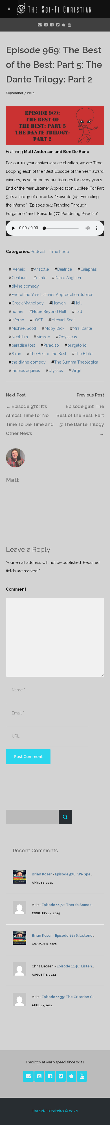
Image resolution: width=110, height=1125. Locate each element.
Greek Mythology (28, 303)
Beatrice (64, 269)
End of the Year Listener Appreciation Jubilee (52, 294)
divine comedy (25, 286)
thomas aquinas (26, 370)
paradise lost (23, 345)
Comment (16, 589)
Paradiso (51, 345)
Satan (16, 353)
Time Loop (59, 251)
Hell (78, 303)
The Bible (83, 353)
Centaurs (20, 277)
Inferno (18, 320)
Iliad (78, 311)
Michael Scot (63, 320)
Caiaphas (88, 269)
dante (41, 277)
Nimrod (43, 337)
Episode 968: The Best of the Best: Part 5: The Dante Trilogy (80, 415)
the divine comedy (29, 362)
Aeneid (19, 269)
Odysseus (68, 337)
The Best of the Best (48, 353)
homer (18, 311)
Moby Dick (54, 328)
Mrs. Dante (82, 328)
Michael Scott (24, 328)
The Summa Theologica (76, 362)
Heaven (59, 303)
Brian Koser (42, 874)
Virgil (76, 370)
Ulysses (56, 370)
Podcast (38, 251)
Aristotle (41, 269)
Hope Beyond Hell (49, 311)
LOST (38, 320)
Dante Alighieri (68, 277)
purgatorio (77, 345)
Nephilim (20, 337)
